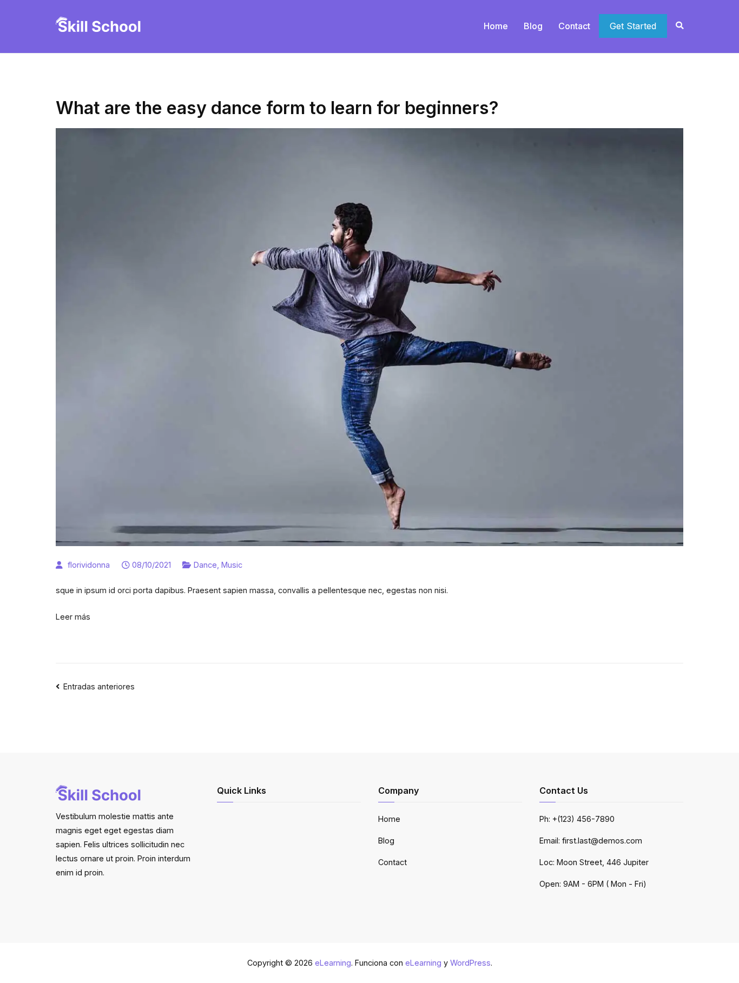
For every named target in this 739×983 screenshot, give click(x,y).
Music (231, 564)
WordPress (470, 962)
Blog (533, 26)
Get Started (633, 26)
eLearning (333, 962)
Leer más (73, 616)
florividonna (89, 564)
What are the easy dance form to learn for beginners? (277, 107)
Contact (574, 26)
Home (496, 26)
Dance (205, 564)
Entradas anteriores (99, 686)
